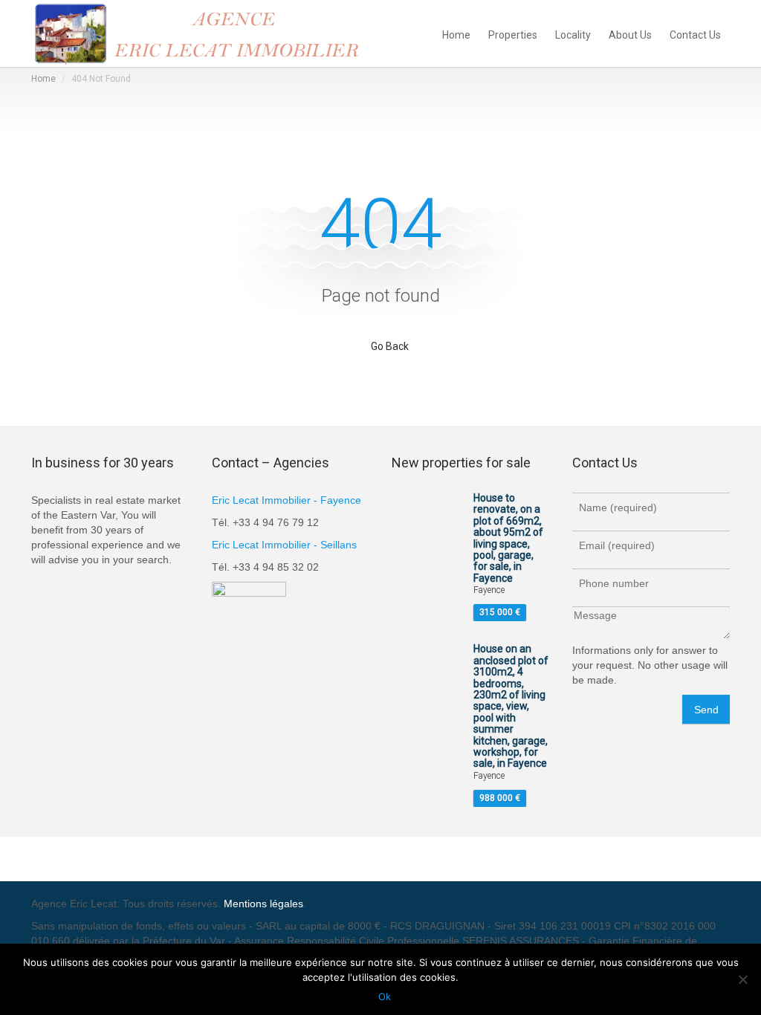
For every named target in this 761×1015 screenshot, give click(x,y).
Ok (384, 996)
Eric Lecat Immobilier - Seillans (284, 545)
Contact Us (695, 34)
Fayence (489, 590)
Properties (512, 34)
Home (456, 34)
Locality (573, 34)
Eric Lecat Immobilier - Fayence (286, 500)
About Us (630, 34)
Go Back (390, 346)
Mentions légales (263, 903)
